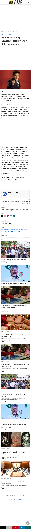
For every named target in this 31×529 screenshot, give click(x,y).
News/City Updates (12, 31)
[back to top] (28, 523)
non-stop (17, 92)
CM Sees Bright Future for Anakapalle (14, 283)
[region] (15, 17)
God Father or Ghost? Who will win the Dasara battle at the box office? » (16, 202)
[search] (29, 2)
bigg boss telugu (5, 229)
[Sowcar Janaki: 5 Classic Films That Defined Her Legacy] (15, 439)
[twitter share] (2, 216)
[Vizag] (15, 2)
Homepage (3, 31)
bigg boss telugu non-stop (17, 229)
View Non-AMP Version (19, 499)
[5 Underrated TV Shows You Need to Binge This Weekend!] (15, 295)
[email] (9, 527)
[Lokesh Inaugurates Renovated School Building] (15, 249)
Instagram (4, 179)
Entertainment (5, 361)
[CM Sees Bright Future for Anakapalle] (15, 273)
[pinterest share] (8, 216)
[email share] (5, 216)
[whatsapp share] (14, 216)
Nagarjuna (19, 231)
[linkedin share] (11, 216)
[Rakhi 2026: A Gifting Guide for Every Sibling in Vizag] (15, 322)
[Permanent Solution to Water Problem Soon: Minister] (15, 469)
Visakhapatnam (5, 331)
